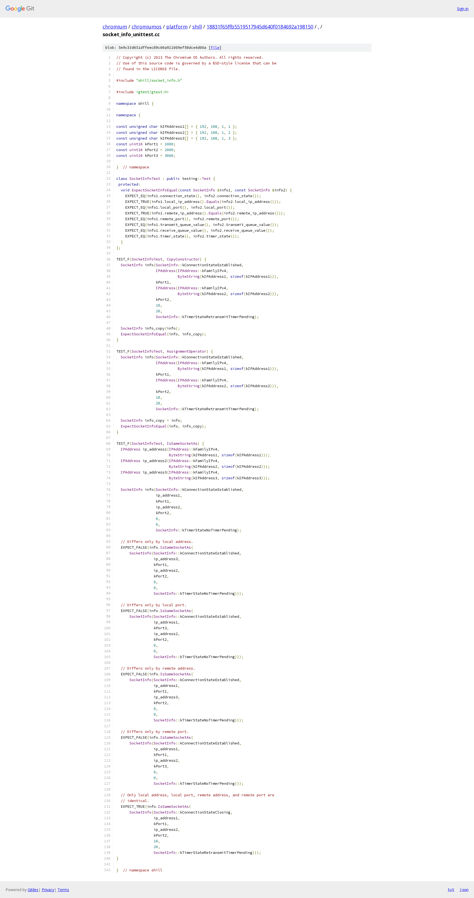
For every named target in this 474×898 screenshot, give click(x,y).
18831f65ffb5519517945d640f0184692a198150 (260, 26)
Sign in (463, 8)
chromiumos (147, 26)
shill (197, 26)
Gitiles (33, 889)
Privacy (48, 889)
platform (177, 26)
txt (451, 889)
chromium (115, 26)
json (464, 889)
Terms (63, 889)
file (215, 47)
